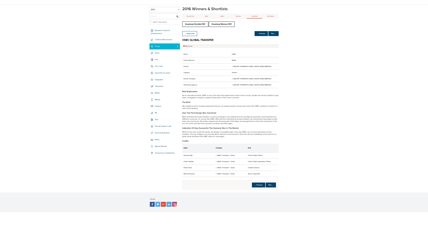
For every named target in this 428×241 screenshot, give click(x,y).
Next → (273, 33)
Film (156, 59)
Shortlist (254, 16)
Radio (157, 139)
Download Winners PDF (222, 24)
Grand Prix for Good (162, 73)
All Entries (270, 16)
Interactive (159, 86)
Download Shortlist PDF (195, 24)
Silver (222, 16)
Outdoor (158, 106)
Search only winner (160, 22)
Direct (157, 53)
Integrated (159, 79)
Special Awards (161, 146)
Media (157, 93)
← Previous (261, 33)
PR (156, 113)
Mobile (157, 100)
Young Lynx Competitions (165, 153)
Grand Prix (190, 16)
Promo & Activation (162, 133)
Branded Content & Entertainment (160, 32)
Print (156, 119)
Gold (206, 16)
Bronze (238, 16)
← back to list (189, 33)
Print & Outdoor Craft (163, 126)
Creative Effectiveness (163, 39)
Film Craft (158, 66)
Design (157, 46)
